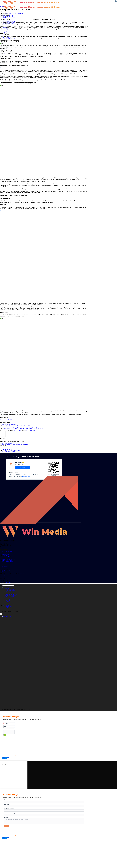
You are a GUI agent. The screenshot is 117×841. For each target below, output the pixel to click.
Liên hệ (4, 32)
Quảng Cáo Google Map (8, 558)
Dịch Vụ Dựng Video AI (7, 561)
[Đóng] (1, 614)
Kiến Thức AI (8, 607)
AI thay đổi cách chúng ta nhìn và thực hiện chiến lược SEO (16, 425)
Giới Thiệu (7, 599)
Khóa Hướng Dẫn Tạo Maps (8, 559)
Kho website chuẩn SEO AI (9, 21)
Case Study (7, 600)
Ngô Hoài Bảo (21, 13)
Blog (3, 567)
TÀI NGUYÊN (5, 605)
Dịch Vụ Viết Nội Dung (7, 560)
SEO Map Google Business (9, 17)
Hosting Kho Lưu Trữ (7, 551)
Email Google (5, 554)
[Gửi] (2, 587)
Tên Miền (4, 553)
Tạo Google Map (6, 555)
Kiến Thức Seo (8, 606)
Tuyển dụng (5, 31)
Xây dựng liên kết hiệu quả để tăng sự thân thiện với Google (14, 444)
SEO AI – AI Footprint (8, 16)
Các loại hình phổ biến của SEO (9, 424)
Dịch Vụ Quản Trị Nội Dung (11, 596)
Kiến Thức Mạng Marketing (11, 609)
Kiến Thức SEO (2, 6)
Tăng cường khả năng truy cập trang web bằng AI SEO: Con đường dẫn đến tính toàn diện (23, 428)
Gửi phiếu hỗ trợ (6, 570)
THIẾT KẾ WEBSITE (7, 19)
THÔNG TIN (5, 598)
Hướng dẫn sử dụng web (10, 595)
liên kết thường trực (30, 430)
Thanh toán (5, 30)
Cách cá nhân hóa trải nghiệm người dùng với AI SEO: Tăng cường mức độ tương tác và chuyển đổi (25, 427)
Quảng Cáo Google (6, 556)
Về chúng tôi (5, 566)
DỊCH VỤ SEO (5, 588)
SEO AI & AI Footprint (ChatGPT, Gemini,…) (12, 450)
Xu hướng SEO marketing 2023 (7, 443)
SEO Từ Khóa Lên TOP (7, 449)
